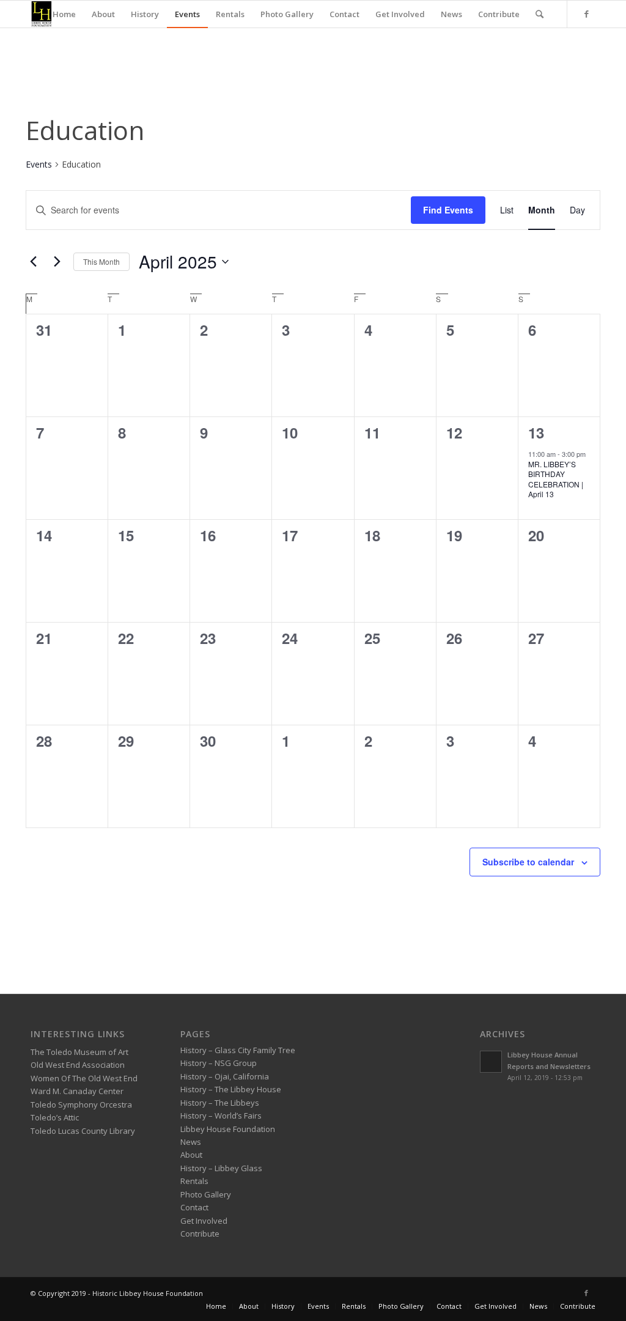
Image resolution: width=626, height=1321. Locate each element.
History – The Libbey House (230, 1089)
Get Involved (203, 1220)
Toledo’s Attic (55, 1117)
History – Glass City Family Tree (237, 1050)
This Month (101, 261)
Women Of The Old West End (84, 1078)
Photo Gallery (205, 1194)
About (191, 1154)
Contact (194, 1207)
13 (536, 432)
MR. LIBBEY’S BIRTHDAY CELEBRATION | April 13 (555, 479)
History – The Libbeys (219, 1102)
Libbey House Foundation (227, 1128)
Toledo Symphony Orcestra (81, 1104)
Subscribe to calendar (528, 862)
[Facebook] (586, 13)
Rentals (194, 1180)
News (190, 1141)
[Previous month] (33, 261)
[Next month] (57, 261)
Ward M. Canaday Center (77, 1091)
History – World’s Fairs (221, 1115)
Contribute (199, 1233)
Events (39, 164)
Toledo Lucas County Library (83, 1130)
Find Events (448, 210)
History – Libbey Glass (221, 1168)
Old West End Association (78, 1064)
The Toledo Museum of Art (79, 1051)
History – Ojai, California (224, 1076)
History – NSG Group (218, 1062)
